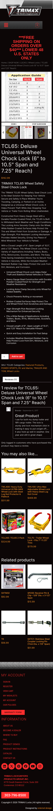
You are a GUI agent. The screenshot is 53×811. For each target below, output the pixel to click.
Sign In (6, 682)
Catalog (7, 753)
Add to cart (17, 356)
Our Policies (9, 705)
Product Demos (11, 744)
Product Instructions (15, 749)
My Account (9, 700)
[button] (6, 25)
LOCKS (23, 63)
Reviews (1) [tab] (11, 379)
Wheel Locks (34, 63)
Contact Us (9, 758)
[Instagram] (40, 766)
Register (7, 686)
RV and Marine (25, 368)
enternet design (45, 808)
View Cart (8, 691)
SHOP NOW (13, 63)
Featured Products (34, 365)
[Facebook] (26, 766)
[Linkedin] (4, 766)
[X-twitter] (11, 766)
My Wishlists (10, 695)
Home (4, 63)
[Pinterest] (18, 766)
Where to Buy (10, 735)
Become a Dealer (12, 730)
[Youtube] (33, 766)
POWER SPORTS (9, 368)
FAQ (5, 739)
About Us (8, 726)
